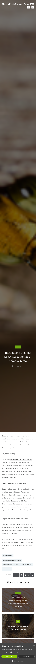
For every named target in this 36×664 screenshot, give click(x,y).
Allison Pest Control (20, 542)
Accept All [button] (9, 656)
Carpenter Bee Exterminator (12, 560)
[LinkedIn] (32, 575)
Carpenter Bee (7, 555)
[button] (18, 661)
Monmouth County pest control (21, 459)
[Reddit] (25, 575)
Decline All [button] (26, 656)
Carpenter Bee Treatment (11, 564)
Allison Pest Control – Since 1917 (18, 4)
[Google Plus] (21, 575)
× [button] (34, 645)
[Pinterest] (29, 575)
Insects (18, 347)
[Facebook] (17, 575)
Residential (6, 569)
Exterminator (27, 564)
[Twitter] (14, 575)
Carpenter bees (7, 489)
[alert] (18, 653)
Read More (17, 653)
